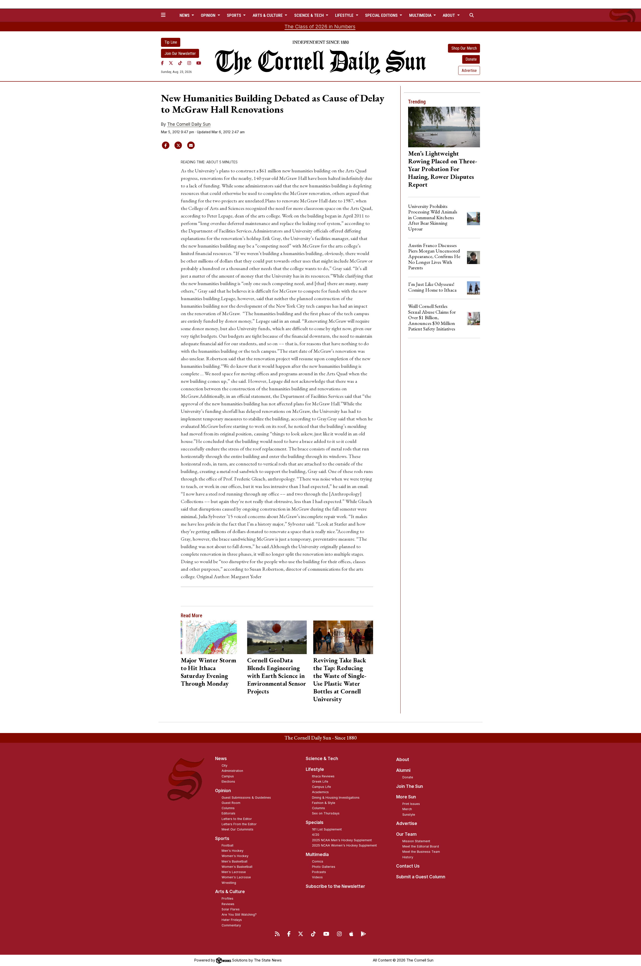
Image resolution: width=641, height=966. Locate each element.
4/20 (315, 834)
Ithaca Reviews (323, 776)
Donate (471, 59)
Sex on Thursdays (326, 813)
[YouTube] (198, 62)
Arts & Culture (230, 891)
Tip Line (171, 42)
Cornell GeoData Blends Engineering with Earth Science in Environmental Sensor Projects (276, 675)
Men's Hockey (232, 851)
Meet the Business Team (421, 852)
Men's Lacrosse (234, 872)
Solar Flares (231, 909)
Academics (320, 792)
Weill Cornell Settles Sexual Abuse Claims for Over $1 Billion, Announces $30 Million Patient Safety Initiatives (432, 317)
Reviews (228, 904)
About (402, 759)
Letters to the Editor (237, 819)
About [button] (449, 15)
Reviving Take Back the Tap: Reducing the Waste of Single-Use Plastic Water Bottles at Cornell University (339, 679)
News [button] (185, 15)
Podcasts (319, 872)
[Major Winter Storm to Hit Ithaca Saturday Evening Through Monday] (211, 637)
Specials (315, 822)
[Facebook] (162, 62)
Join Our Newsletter (180, 53)
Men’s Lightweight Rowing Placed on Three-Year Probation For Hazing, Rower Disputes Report (442, 168)
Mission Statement (416, 841)
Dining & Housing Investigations (336, 797)
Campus (228, 776)
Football (227, 845)
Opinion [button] (208, 15)
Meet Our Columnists (237, 829)
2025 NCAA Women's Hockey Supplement (344, 845)
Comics (317, 861)
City (224, 765)
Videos (317, 877)
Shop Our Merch (464, 48)
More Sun (406, 796)
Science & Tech (322, 758)
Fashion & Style (323, 803)
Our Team (406, 834)
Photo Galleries (323, 867)
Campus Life (321, 787)
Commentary (231, 925)
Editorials (228, 813)
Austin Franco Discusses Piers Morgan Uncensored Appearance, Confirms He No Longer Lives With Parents (434, 256)
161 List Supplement (327, 829)
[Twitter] (171, 62)
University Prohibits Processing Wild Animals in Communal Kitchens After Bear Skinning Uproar (432, 217)
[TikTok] (180, 62)
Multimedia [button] (420, 15)
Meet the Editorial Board (420, 846)
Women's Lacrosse (236, 877)
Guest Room (231, 803)
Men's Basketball (234, 861)
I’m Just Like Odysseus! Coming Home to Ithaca (432, 287)
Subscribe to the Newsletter (335, 886)
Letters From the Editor (239, 824)
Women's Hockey (235, 856)
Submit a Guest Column (420, 876)
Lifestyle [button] (345, 15)
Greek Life (320, 781)
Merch (407, 809)
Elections (228, 781)
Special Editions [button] (382, 15)
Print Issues (411, 804)
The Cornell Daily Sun (189, 124)
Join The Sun (409, 786)
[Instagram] (189, 62)
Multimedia (317, 854)
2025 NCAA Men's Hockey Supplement (342, 840)
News (221, 758)
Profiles (227, 898)
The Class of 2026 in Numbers (319, 27)
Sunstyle (408, 814)
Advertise (469, 70)
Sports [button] (234, 15)
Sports (222, 838)
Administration (232, 771)
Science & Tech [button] (309, 15)
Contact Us (408, 866)
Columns (228, 808)
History (407, 857)
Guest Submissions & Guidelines (246, 797)
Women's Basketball (237, 867)
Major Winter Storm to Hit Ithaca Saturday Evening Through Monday (208, 671)
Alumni (403, 770)
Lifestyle (315, 769)
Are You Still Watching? (239, 914)
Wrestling (229, 883)
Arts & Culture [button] (268, 15)
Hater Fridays (232, 920)
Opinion (223, 790)
